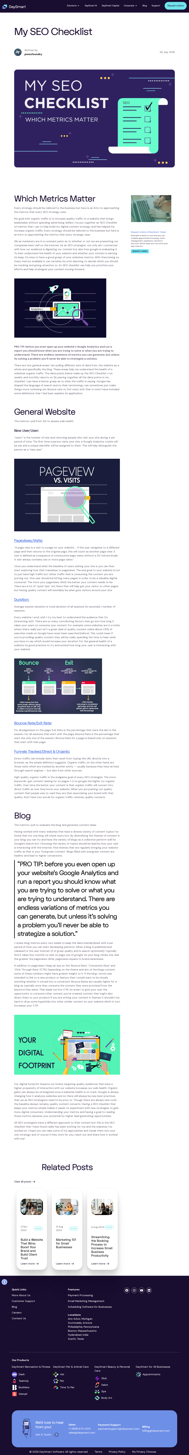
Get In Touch (43, 1434)
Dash (22, 1374)
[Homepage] (14, 6)
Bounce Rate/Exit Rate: (33, 723)
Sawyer (23, 1394)
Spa (103, 1391)
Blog (14, 1307)
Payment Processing (80, 1295)
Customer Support (23, 1301)
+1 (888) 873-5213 (80, 1428)
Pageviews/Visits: (28, 540)
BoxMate (24, 1387)
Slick (104, 1378)
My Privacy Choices (144, 1452)
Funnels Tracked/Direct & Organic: (42, 751)
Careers (17, 1312)
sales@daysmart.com (82, 1432)
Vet (62, 1374)
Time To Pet (67, 1387)
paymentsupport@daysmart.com (118, 1429)
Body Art (106, 1398)
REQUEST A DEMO (139, 251)
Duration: (21, 599)
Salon (104, 1385)
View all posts (22, 1181)
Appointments (151, 1374)
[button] (73, 5)
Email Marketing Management (87, 1301)
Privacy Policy (117, 1452)
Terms (98, 1452)
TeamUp (24, 1381)
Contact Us (19, 1318)
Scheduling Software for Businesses (90, 1307)
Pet (62, 1381)
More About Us (21, 1295)
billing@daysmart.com (156, 1430)
